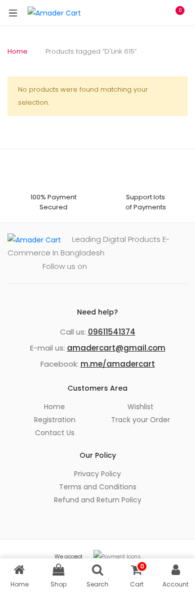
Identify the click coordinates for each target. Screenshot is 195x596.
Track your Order (140, 420)
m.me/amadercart (117, 364)
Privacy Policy (97, 474)
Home (18, 51)
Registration (55, 420)
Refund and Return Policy (98, 500)
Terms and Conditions (97, 487)
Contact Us (54, 433)
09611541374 (112, 332)
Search (132, 13)
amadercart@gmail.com (116, 348)
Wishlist (141, 407)
